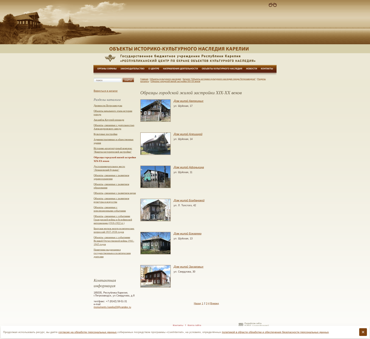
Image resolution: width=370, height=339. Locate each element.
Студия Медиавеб (260, 325)
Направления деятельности (180, 68)
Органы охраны (107, 68)
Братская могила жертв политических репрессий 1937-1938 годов (114, 230)
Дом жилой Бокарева (187, 233)
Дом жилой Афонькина (189, 167)
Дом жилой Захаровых (189, 266)
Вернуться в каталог (106, 90)
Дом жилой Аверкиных (189, 101)
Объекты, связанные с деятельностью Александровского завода (114, 126)
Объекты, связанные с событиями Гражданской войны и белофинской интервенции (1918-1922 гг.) (113, 219)
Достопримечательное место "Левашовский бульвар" (109, 168)
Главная (144, 79)
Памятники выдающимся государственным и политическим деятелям (112, 253)
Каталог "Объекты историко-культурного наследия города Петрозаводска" (219, 79)
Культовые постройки (105, 134)
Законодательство (132, 68)
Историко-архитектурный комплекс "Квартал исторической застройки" (113, 149)
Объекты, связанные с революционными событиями (110, 208)
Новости (251, 68)
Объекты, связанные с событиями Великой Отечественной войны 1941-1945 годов (114, 241)
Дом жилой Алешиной (188, 134)
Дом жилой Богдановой (189, 200)
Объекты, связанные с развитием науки (115, 193)
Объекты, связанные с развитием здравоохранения (111, 176)
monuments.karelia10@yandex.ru (112, 307)
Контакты (267, 68)
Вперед (214, 303)
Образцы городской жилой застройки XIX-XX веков (175, 81)
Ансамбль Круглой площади (109, 119)
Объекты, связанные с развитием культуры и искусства (111, 200)
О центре (153, 68)
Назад (197, 303)
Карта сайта (194, 325)
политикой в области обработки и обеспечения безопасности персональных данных (275, 332)
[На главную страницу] (185, 48)
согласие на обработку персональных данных (87, 332)
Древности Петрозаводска (108, 105)
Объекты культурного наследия (222, 68)
